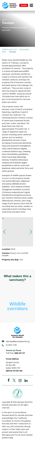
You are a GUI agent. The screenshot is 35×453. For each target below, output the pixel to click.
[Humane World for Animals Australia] (9, 5)
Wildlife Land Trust (9, 49)
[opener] (31, 5)
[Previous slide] (4, 232)
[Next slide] (30, 232)
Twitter (14, 380)
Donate (24, 5)
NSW (4, 52)
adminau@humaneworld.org (18, 341)
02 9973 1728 (11, 345)
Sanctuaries (24, 49)
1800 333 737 (19, 353)
